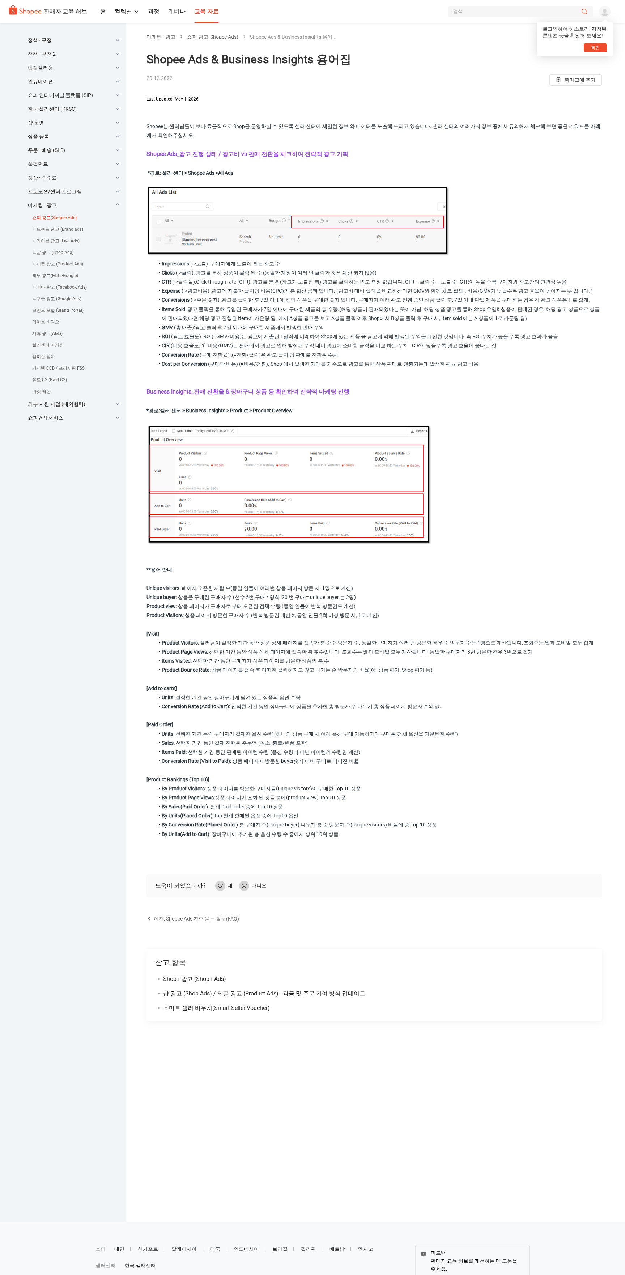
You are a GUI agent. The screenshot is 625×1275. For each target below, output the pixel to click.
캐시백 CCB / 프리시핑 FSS (58, 368)
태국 (215, 1249)
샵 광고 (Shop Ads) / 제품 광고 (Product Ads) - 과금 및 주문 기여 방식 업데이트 (264, 993)
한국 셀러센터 (140, 1265)
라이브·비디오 (45, 321)
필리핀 (308, 1249)
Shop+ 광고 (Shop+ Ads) (194, 979)
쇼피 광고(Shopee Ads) (54, 217)
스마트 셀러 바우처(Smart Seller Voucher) (216, 1007)
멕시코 (365, 1249)
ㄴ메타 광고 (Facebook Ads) (59, 287)
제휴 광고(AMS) (47, 333)
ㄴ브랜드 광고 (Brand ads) (57, 229)
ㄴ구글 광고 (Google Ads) (56, 298)
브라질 (280, 1249)
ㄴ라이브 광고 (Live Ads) (56, 240)
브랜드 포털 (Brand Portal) (58, 310)
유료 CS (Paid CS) (49, 379)
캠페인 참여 (43, 356)
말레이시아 (184, 1249)
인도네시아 (246, 1249)
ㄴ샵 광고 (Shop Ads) (52, 252)
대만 (119, 1249)
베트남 (337, 1249)
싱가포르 (148, 1249)
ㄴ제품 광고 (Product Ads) (57, 264)
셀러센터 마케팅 (48, 345)
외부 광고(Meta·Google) (55, 275)
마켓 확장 (41, 391)
